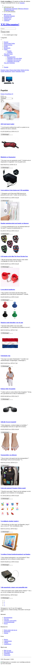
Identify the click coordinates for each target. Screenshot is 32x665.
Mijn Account (7, 650)
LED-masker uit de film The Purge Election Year (14, 256)
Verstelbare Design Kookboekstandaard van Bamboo (15, 554)
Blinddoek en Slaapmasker (8, 157)
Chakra (7, 70)
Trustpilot (22, 3)
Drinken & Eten (8, 45)
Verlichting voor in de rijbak (14, 58)
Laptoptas (9, 52)
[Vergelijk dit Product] (12, 267)
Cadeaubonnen (8, 641)
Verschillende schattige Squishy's (10, 521)
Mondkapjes (7, 48)
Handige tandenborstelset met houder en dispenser (15, 223)
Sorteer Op (3, 97)
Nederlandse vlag (5, 355)
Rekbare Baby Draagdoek (8, 388)
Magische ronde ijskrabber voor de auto (12, 322)
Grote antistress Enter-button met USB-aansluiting (15, 190)
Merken (6, 639)
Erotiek (6, 46)
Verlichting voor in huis (13, 61)
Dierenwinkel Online (9, 43)
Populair (6, 42)
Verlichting (7, 55)
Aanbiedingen (7, 644)
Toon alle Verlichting (9, 63)
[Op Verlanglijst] (10, 267)
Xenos (23, 71)
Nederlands (14, 8)
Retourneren (7, 631)
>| (4, 605)
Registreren (7, 16)
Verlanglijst (7, 653)
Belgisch (26, 8)
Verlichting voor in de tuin (14, 60)
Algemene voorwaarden (10, 620)
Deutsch (12, 10)
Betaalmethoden (8, 617)
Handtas (9, 51)
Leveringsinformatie (9, 622)
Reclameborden (11, 57)
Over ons (6, 619)
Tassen (5, 49)
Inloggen (12, 16)
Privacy (6, 623)
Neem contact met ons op (10, 630)
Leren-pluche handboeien (8, 289)
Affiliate (6, 642)
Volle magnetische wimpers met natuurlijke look (14, 587)
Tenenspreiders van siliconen (9, 455)
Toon (2, 100)
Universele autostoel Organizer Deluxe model (13, 488)
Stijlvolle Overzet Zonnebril (8, 422)
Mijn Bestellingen (8, 652)
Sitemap (6, 633)
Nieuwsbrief (7, 655)
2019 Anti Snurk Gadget (7, 124)
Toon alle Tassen (8, 54)
